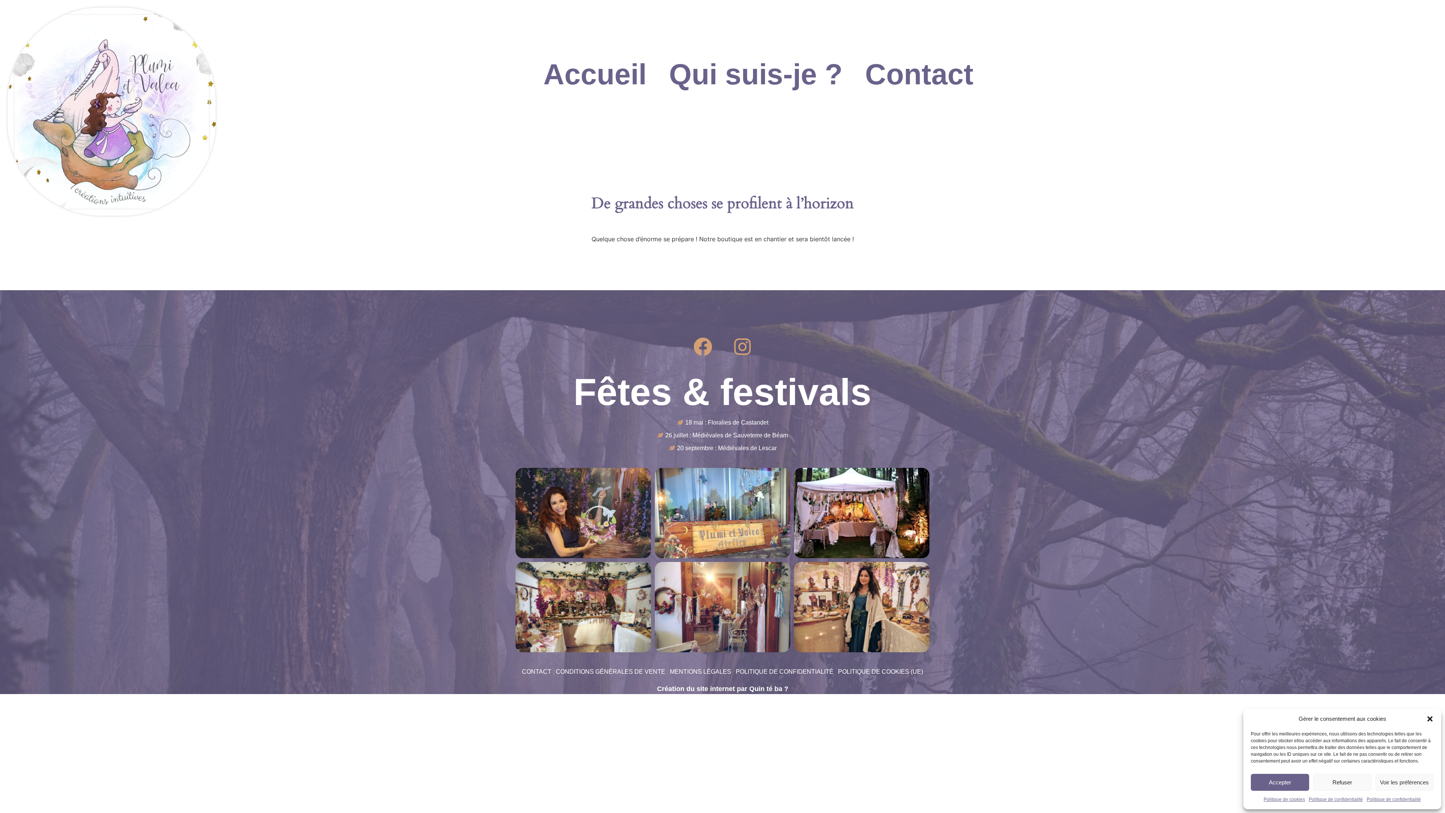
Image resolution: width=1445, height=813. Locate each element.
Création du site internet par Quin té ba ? (722, 689)
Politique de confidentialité (1336, 799)
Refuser (1342, 782)
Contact (919, 74)
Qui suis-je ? (756, 74)
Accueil (594, 74)
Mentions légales (700, 671)
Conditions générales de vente (610, 671)
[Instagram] (742, 346)
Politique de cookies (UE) (880, 671)
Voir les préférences (1404, 782)
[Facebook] (703, 346)
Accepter (1280, 782)
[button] (1430, 719)
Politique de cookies (1284, 799)
